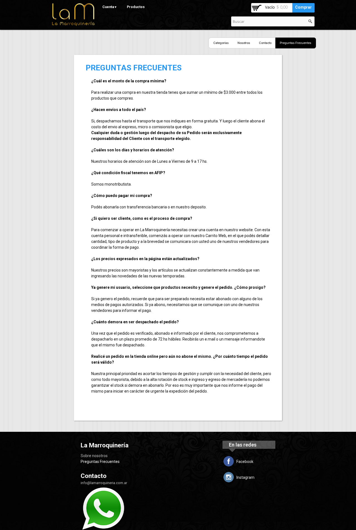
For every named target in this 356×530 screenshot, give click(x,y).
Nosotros (244, 43)
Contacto (265, 43)
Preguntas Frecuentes (100, 461)
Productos (136, 7)
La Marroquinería (104, 445)
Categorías (221, 43)
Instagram (245, 477)
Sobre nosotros (94, 455)
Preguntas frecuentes (295, 43)
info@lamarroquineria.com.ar (104, 483)
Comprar (303, 7)
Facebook (244, 461)
